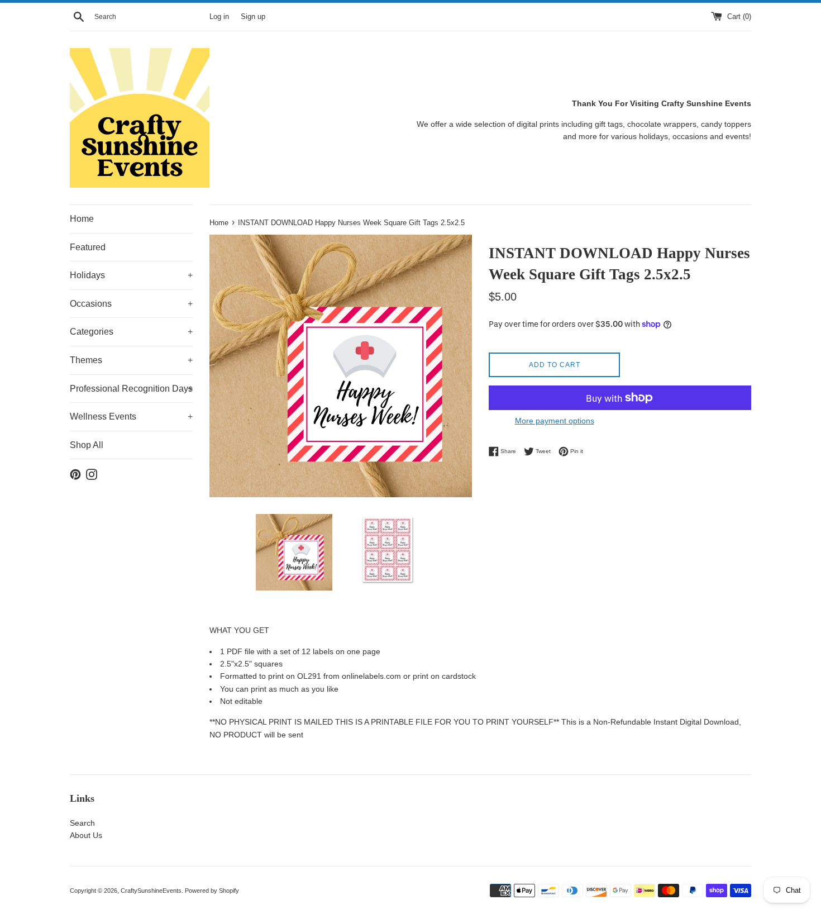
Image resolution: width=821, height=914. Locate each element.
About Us (86, 835)
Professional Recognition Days (131, 388)
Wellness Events (131, 416)
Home (82, 218)
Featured (88, 247)
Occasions (131, 303)
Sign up (253, 17)
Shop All (86, 445)
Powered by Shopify (212, 890)
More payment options (554, 420)
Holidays (131, 275)
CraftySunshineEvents (151, 890)
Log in (219, 17)
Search (82, 822)
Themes (131, 360)
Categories (131, 331)
